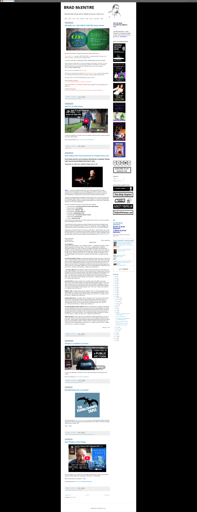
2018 (116, 290)
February (118, 329)
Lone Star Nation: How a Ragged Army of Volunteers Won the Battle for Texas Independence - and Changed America (125, 244)
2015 (116, 296)
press (76, 335)
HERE (109, 327)
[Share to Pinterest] (84, 97)
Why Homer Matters (121, 255)
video (69, 148)
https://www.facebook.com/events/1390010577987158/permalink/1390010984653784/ (84, 90)
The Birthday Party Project (91, 73)
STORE (91, 18)
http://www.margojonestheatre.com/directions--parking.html (78, 81)
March (117, 327)
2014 (116, 333)
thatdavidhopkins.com (70, 56)
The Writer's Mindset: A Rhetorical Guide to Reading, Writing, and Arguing (124, 262)
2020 (116, 287)
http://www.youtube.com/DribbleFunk (85, 139)
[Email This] (78, 97)
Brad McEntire (74, 98)
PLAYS (77, 18)
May (117, 310)
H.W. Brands (117, 247)
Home (87, 495)
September (118, 303)
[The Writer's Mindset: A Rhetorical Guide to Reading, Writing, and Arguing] (115, 265)
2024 (116, 280)
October (118, 301)
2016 (116, 294)
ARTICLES (82, 18)
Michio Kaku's (83, 481)
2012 (116, 336)
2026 (116, 276)
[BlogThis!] (80, 97)
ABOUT (69, 18)
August (117, 305)
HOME (66, 18)
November (118, 299)
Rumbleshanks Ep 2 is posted (76, 390)
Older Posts (107, 495)
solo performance (81, 335)
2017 (116, 292)
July (116, 306)
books (69, 98)
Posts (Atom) (73, 497)
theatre (78, 382)
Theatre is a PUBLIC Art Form (76, 344)
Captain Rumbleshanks (73, 434)
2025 (116, 278)
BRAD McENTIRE (79, 7)
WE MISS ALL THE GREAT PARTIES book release (84, 25)
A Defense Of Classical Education (124, 249)
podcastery (80, 434)
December (118, 297)
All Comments (118, 181)
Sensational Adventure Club (88, 434)
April (117, 312)
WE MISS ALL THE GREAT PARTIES (78, 84)
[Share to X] (81, 97)
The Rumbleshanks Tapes (81, 420)
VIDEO (102, 18)
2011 (116, 338)
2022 (116, 283)
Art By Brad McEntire (118, 224)
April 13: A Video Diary (74, 106)
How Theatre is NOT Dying (75, 442)
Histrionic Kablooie (72, 382)
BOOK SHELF (96, 18)
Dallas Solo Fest (71, 335)
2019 (116, 289)
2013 (116, 334)
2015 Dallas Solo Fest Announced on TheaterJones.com (87, 156)
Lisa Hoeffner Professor (122, 265)
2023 (116, 282)
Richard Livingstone (121, 250)
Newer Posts (68, 495)
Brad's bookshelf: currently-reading (124, 240)
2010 (116, 340)
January (117, 330)
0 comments (73, 96)
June (117, 308)
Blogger (104, 508)
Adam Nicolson (120, 256)
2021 (116, 285)
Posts (116, 178)
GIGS (74, 18)
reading (79, 98)
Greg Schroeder (82, 70)
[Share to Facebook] (83, 97)
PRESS (87, 18)
